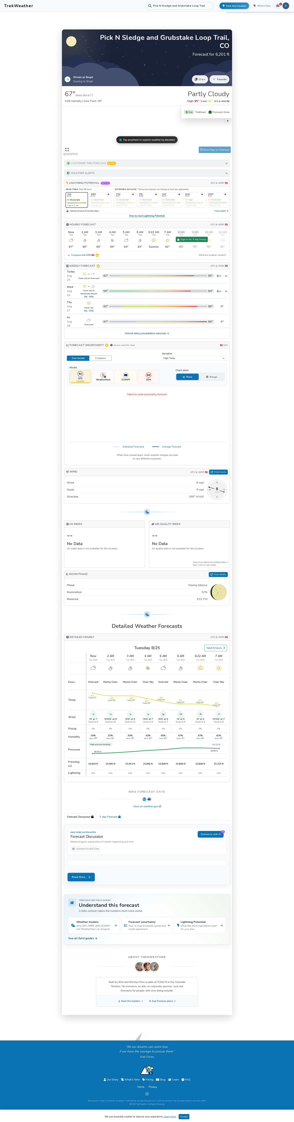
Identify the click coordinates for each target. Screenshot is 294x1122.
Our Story (112, 1079)
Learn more (170, 1116)
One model (78, 358)
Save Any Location (236, 5)
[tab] (80, 816)
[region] (147, 131)
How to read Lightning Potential (147, 215)
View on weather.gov (145, 806)
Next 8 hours (214, 648)
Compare (100, 358)
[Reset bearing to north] (227, 121)
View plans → (221, 211)
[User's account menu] (285, 5)
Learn (175, 1079)
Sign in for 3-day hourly (193, 239)
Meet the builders (130, 1001)
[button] (147, 163)
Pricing (149, 1079)
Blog (162, 1079)
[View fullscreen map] (67, 150)
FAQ (187, 1079)
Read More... (79, 877)
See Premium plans (162, 1001)
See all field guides (82, 938)
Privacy (153, 1087)
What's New (264, 5)
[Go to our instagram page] (147, 1094)
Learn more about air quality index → (210, 562)
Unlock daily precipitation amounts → (147, 333)
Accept (184, 1116)
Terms (140, 1087)
